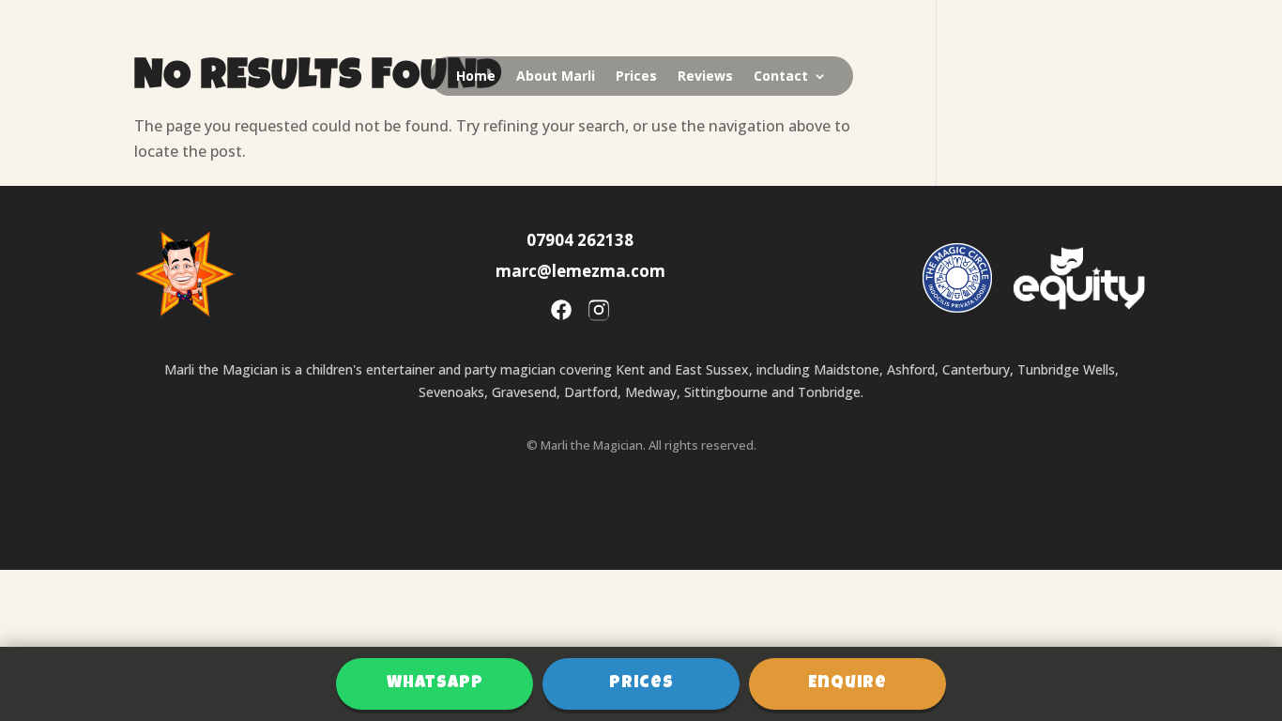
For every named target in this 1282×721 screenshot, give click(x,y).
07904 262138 (580, 240)
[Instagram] (599, 313)
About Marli (555, 76)
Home (476, 76)
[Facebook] (561, 313)
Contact (781, 76)
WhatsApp (435, 683)
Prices (636, 76)
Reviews (705, 76)
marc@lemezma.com (580, 271)
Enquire (847, 683)
